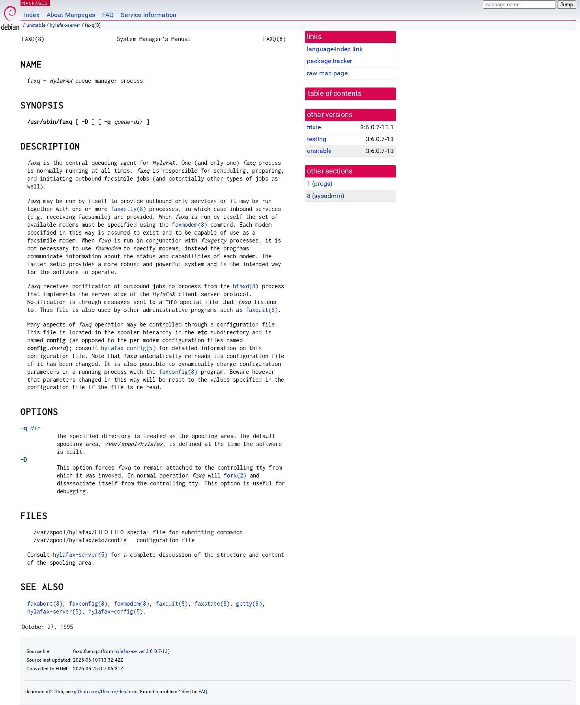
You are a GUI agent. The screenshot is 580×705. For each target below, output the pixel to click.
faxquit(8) (262, 309)
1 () (320, 183)
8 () (325, 196)
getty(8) (249, 603)
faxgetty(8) (128, 208)
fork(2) (235, 475)
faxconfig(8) (178, 371)
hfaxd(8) (245, 286)
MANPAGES (35, 3)
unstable (35, 25)
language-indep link (335, 49)
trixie (314, 127)
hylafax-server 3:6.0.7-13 (141, 651)
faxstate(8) (212, 603)
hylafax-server (65, 25)
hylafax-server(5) (80, 554)
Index (31, 15)
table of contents (335, 93)
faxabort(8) (45, 603)
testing (316, 139)
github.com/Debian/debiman (106, 691)
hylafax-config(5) (128, 348)
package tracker (329, 61)
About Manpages (71, 15)
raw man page (327, 73)
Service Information (148, 15)
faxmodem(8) (189, 224)
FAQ (108, 15)
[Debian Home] (10, 16)
